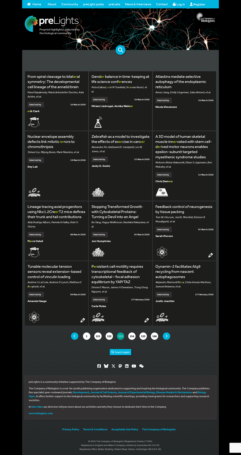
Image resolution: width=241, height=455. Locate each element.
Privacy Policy (70, 429)
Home (36, 4)
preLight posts (93, 4)
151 (99, 336)
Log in (180, 4)
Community (69, 4)
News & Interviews (138, 4)
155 (144, 336)
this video (37, 406)
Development (81, 392)
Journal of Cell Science (103, 392)
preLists (114, 4)
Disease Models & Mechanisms (174, 392)
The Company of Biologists (159, 429)
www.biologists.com (41, 413)
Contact (162, 4)
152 (110, 336)
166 (155, 336)
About (52, 4)
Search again (122, 352)
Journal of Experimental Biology (136, 392)
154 (133, 336)
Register (199, 4)
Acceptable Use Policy (124, 429)
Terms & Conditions (95, 429)
